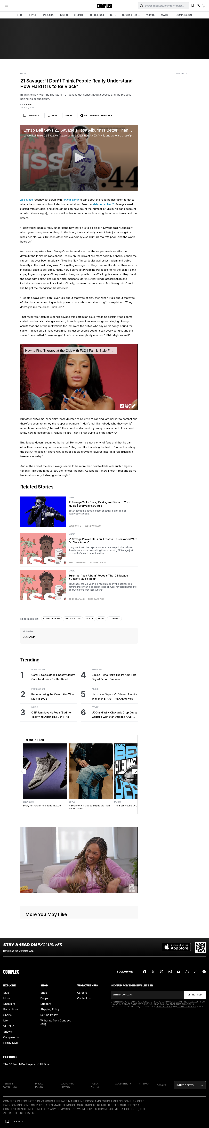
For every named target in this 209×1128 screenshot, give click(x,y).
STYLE (32, 15)
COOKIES (161, 1085)
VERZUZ (150, 15)
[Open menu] (6, 5)
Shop (43, 992)
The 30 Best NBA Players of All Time (26, 1064)
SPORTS (78, 15)
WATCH (165, 15)
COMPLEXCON (184, 15)
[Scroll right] (134, 771)
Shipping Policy (49, 1009)
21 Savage (26, 199)
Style (95, 707)
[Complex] (104, 6)
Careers (82, 992)
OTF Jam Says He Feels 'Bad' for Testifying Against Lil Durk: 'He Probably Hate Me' (51, 715)
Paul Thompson (77, 562)
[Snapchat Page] (187, 971)
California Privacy (67, 1085)
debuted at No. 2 (103, 204)
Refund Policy (49, 1015)
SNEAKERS (48, 15)
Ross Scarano (77, 599)
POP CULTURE (96, 15)
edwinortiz (75, 526)
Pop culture (10, 1009)
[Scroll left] (23, 771)
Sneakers (97, 669)
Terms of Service (186, 1006)
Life (5, 1020)
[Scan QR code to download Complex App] (200, 947)
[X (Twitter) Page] (153, 971)
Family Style (10, 1042)
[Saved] (193, 5)
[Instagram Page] (170, 971)
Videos (89, 618)
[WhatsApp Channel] (161, 971)
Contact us (84, 998)
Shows (7, 1031)
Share (68, 115)
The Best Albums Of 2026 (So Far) (132, 805)
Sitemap (144, 1083)
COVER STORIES (131, 15)
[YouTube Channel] (178, 971)
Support (45, 1003)
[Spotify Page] (204, 971)
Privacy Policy (164, 1006)
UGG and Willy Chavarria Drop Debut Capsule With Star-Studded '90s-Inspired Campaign (114, 715)
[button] (79, 157)
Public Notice (95, 1085)
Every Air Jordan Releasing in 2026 (42, 805)
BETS (113, 15)
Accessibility (123, 1083)
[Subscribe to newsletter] (195, 995)
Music (23, 73)
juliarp (29, 637)
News (101, 618)
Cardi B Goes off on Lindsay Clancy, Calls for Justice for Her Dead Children (53, 677)
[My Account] (198, 6)
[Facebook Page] (144, 971)
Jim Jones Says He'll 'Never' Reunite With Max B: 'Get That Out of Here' (114, 696)
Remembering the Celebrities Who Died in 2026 (52, 696)
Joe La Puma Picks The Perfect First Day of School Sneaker (114, 677)
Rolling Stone (73, 618)
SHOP (20, 15)
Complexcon (11, 1037)
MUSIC (64, 15)
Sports (7, 1015)
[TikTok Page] (195, 971)
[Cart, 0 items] (204, 6)
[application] (78, 158)
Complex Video (51, 618)
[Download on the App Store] (176, 947)
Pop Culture (38, 669)
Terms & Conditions (10, 1085)
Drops (44, 998)
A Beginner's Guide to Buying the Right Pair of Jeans (89, 807)
